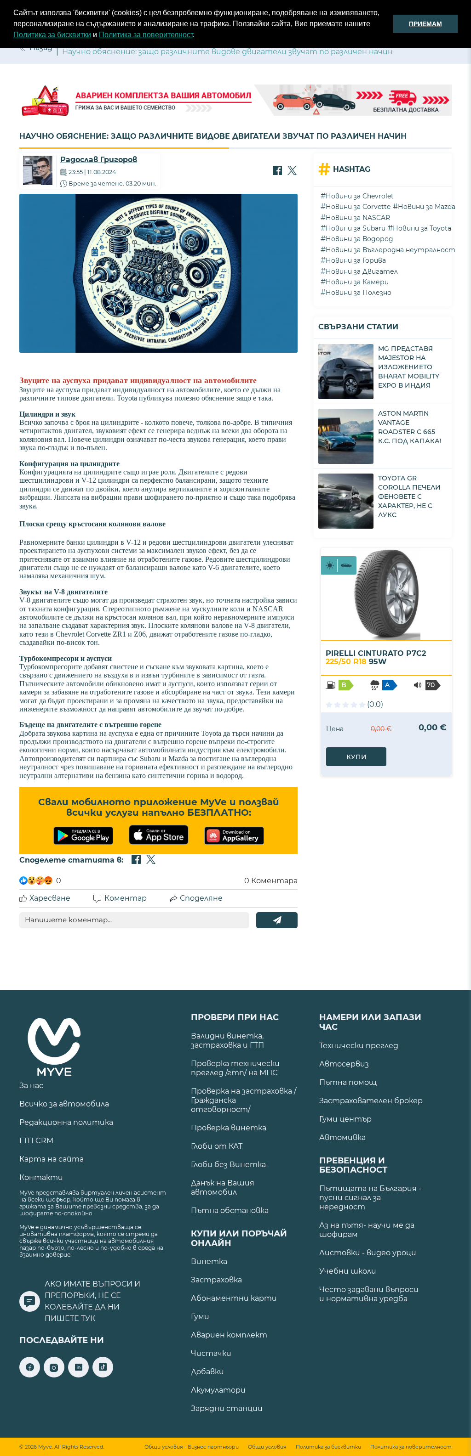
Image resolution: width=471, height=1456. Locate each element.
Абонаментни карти (234, 1298)
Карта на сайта (51, 1159)
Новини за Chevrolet (360, 196)
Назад (40, 47)
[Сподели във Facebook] (277, 171)
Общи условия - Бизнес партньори (191, 1447)
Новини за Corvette (358, 207)
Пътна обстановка (230, 1210)
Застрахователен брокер (371, 1100)
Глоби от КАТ (216, 1146)
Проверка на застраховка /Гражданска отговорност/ (243, 1100)
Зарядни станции (227, 1408)
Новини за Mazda (426, 207)
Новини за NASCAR (358, 218)
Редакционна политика (66, 1122)
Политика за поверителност (146, 35)
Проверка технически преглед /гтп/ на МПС (235, 1068)
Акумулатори (218, 1390)
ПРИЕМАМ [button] (425, 24)
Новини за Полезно (358, 292)
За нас (31, 1085)
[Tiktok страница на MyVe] (102, 1375)
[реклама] (235, 101)
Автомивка (342, 1137)
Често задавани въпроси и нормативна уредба (369, 1294)
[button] (197, 35)
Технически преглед (358, 1045)
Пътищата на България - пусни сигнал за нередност (370, 1197)
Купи (356, 757)
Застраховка (216, 1279)
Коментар (125, 898)
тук (88, 1318)
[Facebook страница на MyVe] (29, 1375)
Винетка (209, 1261)
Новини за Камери (357, 282)
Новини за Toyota (422, 228)
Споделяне (201, 898)
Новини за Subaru (355, 228)
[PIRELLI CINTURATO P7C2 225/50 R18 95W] (386, 594)
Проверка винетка (228, 1127)
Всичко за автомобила (64, 1104)
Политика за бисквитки (52, 35)
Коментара (271, 880)
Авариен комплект (229, 1335)
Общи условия (267, 1447)
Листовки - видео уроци (367, 1252)
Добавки (207, 1371)
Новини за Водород (359, 239)
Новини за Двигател (362, 271)
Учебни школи (347, 1271)
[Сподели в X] (292, 171)
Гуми (200, 1316)
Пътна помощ (348, 1082)
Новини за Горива (356, 260)
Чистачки (211, 1353)
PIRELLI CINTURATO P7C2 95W (376, 657)
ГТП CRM (36, 1140)
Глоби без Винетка (228, 1164)
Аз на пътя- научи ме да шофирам (366, 1230)
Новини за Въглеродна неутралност (390, 250)
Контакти (41, 1177)
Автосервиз (344, 1064)
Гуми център (345, 1119)
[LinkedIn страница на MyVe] (78, 1375)
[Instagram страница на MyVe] (54, 1375)
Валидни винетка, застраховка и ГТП (227, 1041)
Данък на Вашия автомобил (222, 1187)
